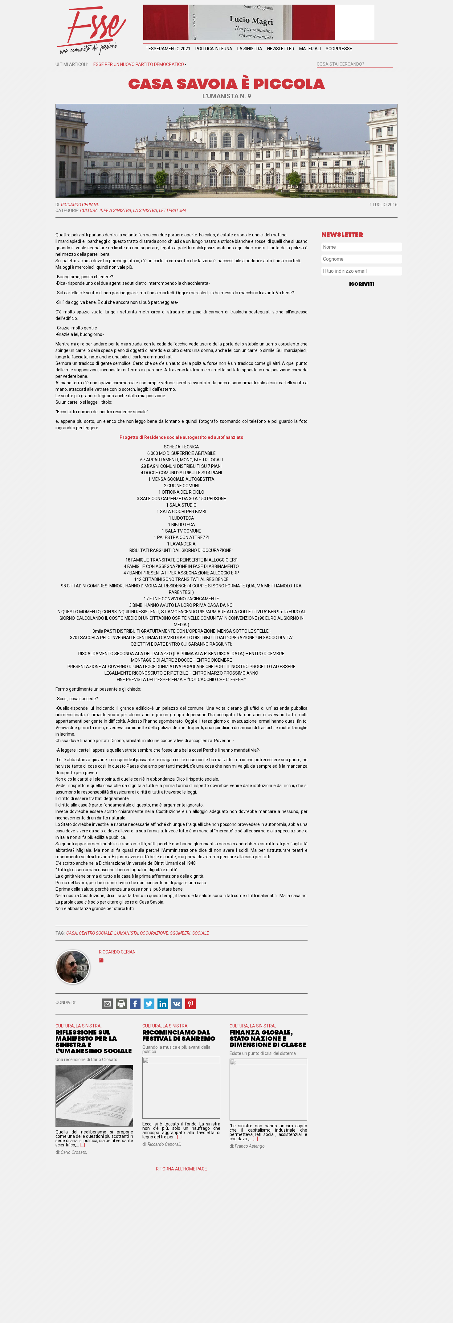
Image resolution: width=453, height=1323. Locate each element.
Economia (351, 379)
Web (347, 307)
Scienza (331, 399)
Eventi (360, 336)
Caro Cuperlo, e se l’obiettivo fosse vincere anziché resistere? (360, 635)
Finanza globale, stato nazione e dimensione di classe (268, 1038)
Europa (333, 359)
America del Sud (342, 364)
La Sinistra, (89, 1025)
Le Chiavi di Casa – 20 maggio (347, 561)
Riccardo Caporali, (164, 1144)
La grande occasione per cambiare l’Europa (359, 609)
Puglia (382, 369)
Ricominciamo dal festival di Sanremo (178, 1035)
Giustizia (373, 394)
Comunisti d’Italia (336, 621)
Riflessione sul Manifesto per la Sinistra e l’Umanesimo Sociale (93, 1042)
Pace (357, 312)
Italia (351, 389)
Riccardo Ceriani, (80, 204)
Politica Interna (213, 48)
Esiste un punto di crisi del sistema (263, 1053)
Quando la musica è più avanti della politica (176, 1049)
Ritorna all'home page (181, 1168)
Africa (329, 342)
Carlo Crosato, (74, 1152)
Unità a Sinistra (347, 353)
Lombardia (377, 390)
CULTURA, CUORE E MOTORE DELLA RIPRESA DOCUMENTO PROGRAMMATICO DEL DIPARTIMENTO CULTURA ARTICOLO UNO (359, 670)
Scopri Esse (339, 48)
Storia (373, 399)
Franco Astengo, (250, 1146)
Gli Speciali (356, 342)
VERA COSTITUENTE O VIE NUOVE (351, 707)
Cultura (89, 210)
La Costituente (355, 384)
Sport (389, 348)
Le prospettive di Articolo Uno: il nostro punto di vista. (356, 524)
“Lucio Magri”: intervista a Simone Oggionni (359, 585)
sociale (200, 933)
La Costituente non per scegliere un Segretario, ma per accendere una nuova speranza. (357, 450)
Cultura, (65, 1025)
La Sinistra (249, 48)
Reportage (366, 348)
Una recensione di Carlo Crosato (86, 1059)
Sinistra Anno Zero (338, 482)
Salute (353, 399)
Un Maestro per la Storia (342, 537)
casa (71, 933)
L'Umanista (126, 933)
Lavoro (362, 369)
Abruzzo (331, 307)
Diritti (363, 324)
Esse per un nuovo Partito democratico (139, 64)
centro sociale (95, 933)
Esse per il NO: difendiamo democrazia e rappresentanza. (357, 651)
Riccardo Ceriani (118, 951)
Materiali (310, 48)
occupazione (154, 933)
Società (384, 336)
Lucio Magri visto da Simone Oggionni (354, 597)
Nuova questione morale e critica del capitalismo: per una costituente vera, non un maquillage (361, 692)
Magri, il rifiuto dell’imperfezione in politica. (359, 573)
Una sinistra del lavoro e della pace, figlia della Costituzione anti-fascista (361, 496)
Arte (383, 353)
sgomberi (180, 933)
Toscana (384, 384)
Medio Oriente (340, 394)
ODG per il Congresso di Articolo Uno (354, 510)
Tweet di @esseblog (341, 731)
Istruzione (335, 369)
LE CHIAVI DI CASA (338, 549)
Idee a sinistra (115, 210)
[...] (82, 1144)
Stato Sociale (341, 374)
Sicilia (329, 389)
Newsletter (280, 48)
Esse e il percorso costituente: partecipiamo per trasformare (361, 468)
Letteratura (172, 210)
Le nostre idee (369, 359)
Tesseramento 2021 (168, 48)
